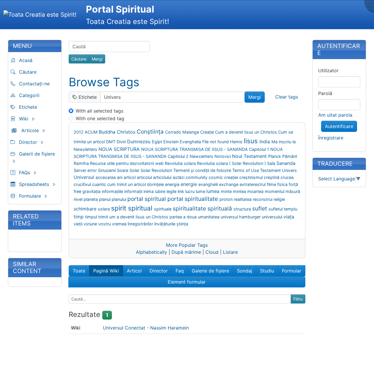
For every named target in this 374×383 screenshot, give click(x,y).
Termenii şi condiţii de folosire (202, 170)
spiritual (141, 208)
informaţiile (113, 191)
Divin (122, 141)
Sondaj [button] (244, 271)
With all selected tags (99, 111)
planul (105, 199)
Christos (127, 132)
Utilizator (328, 70)
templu (290, 208)
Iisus (251, 141)
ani (120, 177)
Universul (85, 177)
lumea (213, 191)
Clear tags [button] (286, 97)
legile (172, 191)
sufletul (276, 208)
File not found (216, 141)
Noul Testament (250, 156)
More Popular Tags (187, 245)
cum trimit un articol (127, 184)
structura (242, 208)
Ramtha (82, 163)
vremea (120, 223)
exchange (229, 184)
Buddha (108, 132)
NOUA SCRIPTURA (119, 149)
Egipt (157, 141)
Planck (275, 156)
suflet (260, 208)
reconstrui (263, 199)
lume (201, 191)
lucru (190, 191)
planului (119, 199)
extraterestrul (253, 184)
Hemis (237, 141)
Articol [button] (134, 271)
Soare (123, 170)
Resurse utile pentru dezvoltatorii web (127, 163)
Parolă (325, 93)
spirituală (220, 208)
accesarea (106, 177)
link (181, 191)
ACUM (92, 132)
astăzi (179, 177)
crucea (287, 177)
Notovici (223, 156)
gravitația (92, 191)
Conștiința (151, 131)
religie (279, 199)
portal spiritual (147, 198)
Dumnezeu (139, 141)
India (265, 141)
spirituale (163, 208)
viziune (91, 223)
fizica (283, 184)
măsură (292, 191)
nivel (79, 199)
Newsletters (202, 156)
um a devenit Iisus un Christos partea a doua (153, 216)
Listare (230, 252)
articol (130, 177)
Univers (289, 170)
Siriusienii (107, 170)
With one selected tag (100, 118)
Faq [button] (180, 271)
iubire (161, 191)
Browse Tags (104, 82)
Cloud (212, 252)
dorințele (156, 184)
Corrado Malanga (182, 132)
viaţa (288, 217)
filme (272, 184)
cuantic (99, 184)
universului (272, 216)
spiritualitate (190, 208)
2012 (79, 132)
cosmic (216, 177)
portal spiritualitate (193, 198)
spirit (119, 208)
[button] (34, 119)
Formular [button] (291, 271)
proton (226, 199)
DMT (111, 141)
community (197, 177)
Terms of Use (246, 170)
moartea (256, 191)
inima (149, 191)
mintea (240, 191)
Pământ (289, 156)
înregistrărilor (141, 223)
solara (104, 208)
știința (182, 223)
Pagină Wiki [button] (106, 271)
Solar (135, 170)
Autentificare (339, 126)
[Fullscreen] (370, 5)
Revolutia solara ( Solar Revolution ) (232, 163)
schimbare (86, 209)
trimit (103, 216)
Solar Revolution (157, 170)
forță (293, 184)
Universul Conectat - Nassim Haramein (146, 328)
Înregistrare (330, 138)
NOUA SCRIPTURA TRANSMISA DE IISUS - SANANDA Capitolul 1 (205, 149)
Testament (271, 170)
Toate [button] (79, 271)
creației (231, 177)
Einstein (171, 141)
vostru (105, 223)
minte (227, 191)
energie (189, 184)
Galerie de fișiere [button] (210, 271)
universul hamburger (241, 216)
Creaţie (207, 132)
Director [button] (159, 271)
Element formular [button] (187, 282)
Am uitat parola (335, 115)
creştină (272, 177)
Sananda (285, 163)
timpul (91, 216)
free (78, 191)
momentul (275, 191)
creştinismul (251, 177)
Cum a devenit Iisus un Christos (246, 132)
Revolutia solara (181, 163)
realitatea (243, 199)
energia (173, 184)
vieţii (79, 223)
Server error (86, 170)
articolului (163, 177)
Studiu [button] (267, 271)
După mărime (186, 252)
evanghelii (208, 184)
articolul (145, 177)
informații (133, 191)
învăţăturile (165, 223)
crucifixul (83, 184)
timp (79, 217)
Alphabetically (151, 252)
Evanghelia (191, 141)
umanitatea (209, 216)
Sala (271, 163)
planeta (91, 199)
